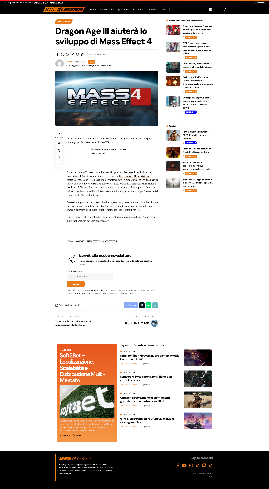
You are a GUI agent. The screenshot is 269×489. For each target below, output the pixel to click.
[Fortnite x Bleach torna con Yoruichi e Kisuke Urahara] (173, 152)
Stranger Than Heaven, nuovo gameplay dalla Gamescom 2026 (149, 357)
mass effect (93, 241)
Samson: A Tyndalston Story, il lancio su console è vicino (146, 378)
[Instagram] (191, 465)
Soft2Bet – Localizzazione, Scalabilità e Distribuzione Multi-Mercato (82, 368)
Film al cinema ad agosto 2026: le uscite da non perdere (195, 135)
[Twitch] (204, 465)
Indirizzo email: (75, 271)
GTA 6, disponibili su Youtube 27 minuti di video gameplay (147, 420)
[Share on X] (62, 54)
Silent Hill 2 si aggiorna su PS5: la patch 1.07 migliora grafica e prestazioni (198, 183)
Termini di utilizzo (98, 290)
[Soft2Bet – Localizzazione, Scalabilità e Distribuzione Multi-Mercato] (87, 401)
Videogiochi (64, 21)
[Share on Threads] (77, 54)
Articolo (67, 350)
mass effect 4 (110, 241)
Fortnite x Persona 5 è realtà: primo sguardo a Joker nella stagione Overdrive (198, 29)
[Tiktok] (210, 465)
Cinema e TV (191, 112)
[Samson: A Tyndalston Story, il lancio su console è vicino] (198, 378)
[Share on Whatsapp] (67, 54)
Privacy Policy (40, 2)
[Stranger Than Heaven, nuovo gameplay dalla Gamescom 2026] (198, 357)
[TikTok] (197, 465)
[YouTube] (184, 465)
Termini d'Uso (56, 2)
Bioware (80, 241)
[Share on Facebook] (57, 54)
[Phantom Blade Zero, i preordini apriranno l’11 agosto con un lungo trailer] (173, 166)
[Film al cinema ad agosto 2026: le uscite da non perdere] (173, 135)
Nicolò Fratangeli (130, 364)
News (91, 62)
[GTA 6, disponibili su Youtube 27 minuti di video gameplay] (198, 421)
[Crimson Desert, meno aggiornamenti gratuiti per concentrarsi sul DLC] (198, 400)
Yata (70, 62)
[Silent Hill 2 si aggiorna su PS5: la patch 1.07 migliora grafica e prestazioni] (173, 183)
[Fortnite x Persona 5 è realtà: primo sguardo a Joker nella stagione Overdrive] (173, 30)
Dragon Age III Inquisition (134, 176)
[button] (260, 2)
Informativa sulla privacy (83, 293)
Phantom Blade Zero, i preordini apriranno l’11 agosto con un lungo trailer (197, 166)
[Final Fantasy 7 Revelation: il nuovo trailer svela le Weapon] (173, 67)
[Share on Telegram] (72, 54)
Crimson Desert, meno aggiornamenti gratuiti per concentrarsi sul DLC (145, 399)
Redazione (66, 435)
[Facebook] (178, 465)
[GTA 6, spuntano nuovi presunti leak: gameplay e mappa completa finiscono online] (173, 47)
